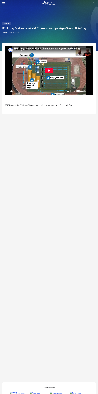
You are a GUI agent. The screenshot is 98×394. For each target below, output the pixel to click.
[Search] (94, 3)
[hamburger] (3, 3)
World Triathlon (48, 3)
